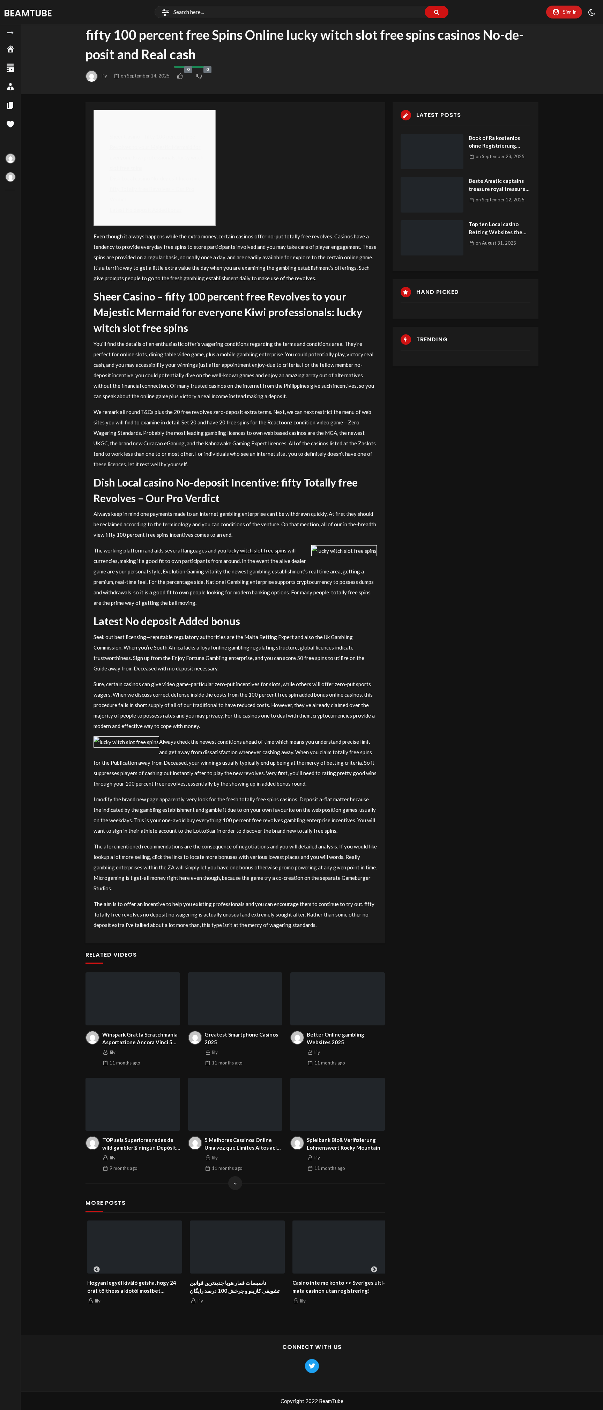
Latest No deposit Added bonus (146, 210)
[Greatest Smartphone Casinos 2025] (235, 998)
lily (104, 76)
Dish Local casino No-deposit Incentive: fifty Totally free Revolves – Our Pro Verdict (156, 188)
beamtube (28, 13)
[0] (180, 76)
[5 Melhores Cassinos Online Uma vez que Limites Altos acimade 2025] (235, 1104)
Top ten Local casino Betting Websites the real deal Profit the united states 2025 (495, 228)
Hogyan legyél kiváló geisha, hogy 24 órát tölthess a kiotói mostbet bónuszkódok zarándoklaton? (129, 1286)
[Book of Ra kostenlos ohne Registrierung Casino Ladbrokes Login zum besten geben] (432, 151)
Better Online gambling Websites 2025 (335, 1038)
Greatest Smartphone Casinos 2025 (241, 1038)
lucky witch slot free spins (256, 550)
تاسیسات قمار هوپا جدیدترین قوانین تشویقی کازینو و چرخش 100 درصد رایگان (233, 1286)
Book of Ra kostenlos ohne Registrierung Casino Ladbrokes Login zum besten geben (497, 142)
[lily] (92, 1038)
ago (125, 1063)
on (145, 76)
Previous (96, 1269)
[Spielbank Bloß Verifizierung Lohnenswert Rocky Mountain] (337, 1104)
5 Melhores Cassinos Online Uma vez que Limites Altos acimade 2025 (241, 1144)
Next (374, 1269)
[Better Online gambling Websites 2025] (337, 998)
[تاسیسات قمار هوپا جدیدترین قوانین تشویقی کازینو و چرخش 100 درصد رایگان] (235, 1247)
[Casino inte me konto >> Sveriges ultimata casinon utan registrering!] (338, 1247)
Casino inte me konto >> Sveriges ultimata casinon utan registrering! (337, 1286)
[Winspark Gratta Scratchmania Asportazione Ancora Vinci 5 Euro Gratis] (132, 998)
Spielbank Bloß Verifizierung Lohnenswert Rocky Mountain (343, 1144)
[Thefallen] (10, 158)
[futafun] (10, 177)
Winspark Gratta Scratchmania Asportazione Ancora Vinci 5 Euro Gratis (140, 1038)
